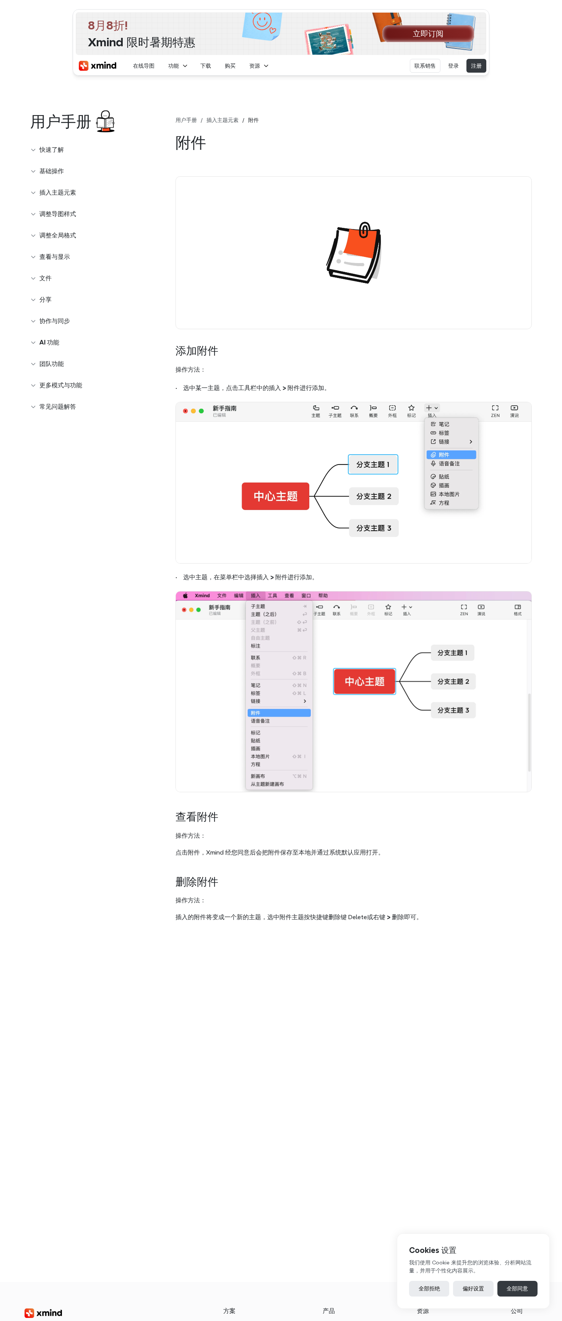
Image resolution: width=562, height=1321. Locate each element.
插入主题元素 (222, 120)
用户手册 (186, 120)
